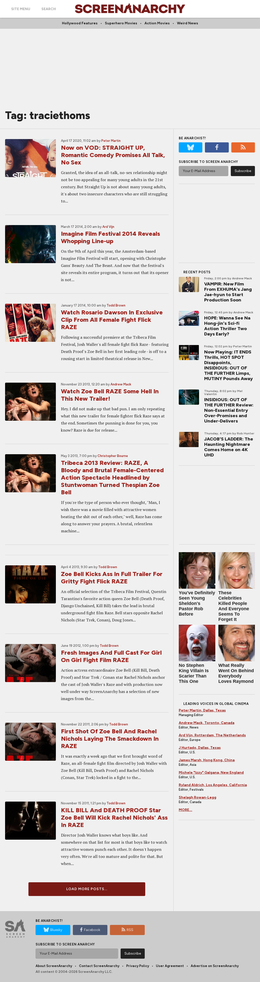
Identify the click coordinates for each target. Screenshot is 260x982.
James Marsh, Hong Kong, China (207, 760)
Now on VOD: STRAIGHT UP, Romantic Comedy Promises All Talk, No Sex (113, 155)
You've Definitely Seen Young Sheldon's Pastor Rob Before (197, 603)
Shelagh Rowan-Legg (197, 797)
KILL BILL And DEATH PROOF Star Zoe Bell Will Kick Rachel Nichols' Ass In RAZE (114, 817)
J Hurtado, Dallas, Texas (200, 748)
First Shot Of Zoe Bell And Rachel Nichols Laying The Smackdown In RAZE (110, 738)
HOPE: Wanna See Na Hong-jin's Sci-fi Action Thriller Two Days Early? (227, 326)
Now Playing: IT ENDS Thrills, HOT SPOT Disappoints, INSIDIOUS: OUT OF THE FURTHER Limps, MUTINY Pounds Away (228, 365)
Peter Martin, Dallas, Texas (202, 710)
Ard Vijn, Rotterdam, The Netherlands (212, 735)
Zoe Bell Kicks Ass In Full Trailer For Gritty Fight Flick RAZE (111, 577)
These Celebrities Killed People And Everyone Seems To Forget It (233, 606)
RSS (130, 930)
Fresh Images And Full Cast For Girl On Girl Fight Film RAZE (111, 656)
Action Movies (157, 23)
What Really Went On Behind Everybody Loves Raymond (236, 673)
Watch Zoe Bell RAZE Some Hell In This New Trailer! (110, 394)
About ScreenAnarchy (54, 966)
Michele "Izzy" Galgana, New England (211, 772)
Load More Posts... (86, 889)
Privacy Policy (137, 966)
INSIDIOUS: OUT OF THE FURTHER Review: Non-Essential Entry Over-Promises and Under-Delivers (228, 410)
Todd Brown (116, 305)
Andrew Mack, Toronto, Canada (206, 723)
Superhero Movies (121, 23)
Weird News (187, 23)
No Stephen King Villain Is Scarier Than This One (194, 673)
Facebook (92, 930)
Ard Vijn (108, 227)
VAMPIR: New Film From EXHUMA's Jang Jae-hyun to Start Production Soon (228, 292)
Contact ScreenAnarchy (99, 966)
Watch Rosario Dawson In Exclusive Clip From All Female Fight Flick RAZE (112, 320)
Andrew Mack (120, 384)
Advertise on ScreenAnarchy (215, 966)
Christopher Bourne (113, 456)
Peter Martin (111, 141)
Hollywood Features (80, 23)
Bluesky (56, 930)
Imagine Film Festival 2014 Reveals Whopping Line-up (110, 237)
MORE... (185, 810)
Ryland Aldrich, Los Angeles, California (213, 785)
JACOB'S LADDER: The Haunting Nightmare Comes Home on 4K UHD (228, 447)
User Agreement (170, 966)
